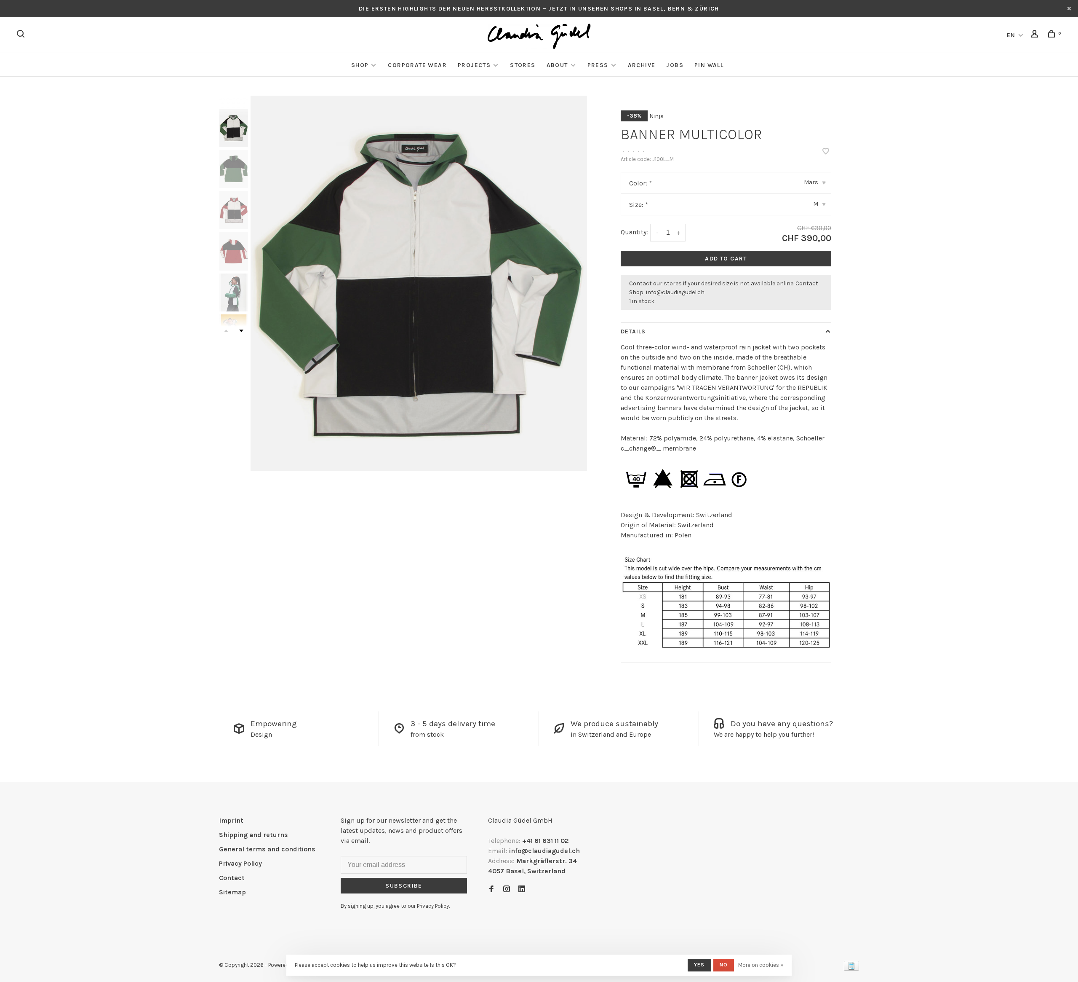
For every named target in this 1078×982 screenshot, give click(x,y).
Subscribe (403, 885)
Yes (699, 965)
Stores (522, 65)
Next (241, 331)
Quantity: (634, 232)
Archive (642, 65)
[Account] (1036, 35)
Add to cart (726, 258)
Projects (474, 65)
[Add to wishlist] (825, 152)
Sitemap (232, 892)
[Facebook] (491, 889)
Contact (232, 878)
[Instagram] (506, 889)
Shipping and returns (253, 835)
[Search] (22, 35)
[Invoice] (851, 968)
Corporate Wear (417, 65)
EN (1011, 35)
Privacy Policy (240, 863)
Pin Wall (708, 65)
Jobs (674, 65)
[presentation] (233, 128)
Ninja (656, 116)
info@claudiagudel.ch (675, 292)
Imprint (231, 820)
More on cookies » (760, 965)
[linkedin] (521, 889)
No (724, 965)
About (557, 65)
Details (633, 331)
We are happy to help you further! (764, 734)
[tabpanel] (419, 283)
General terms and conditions (267, 849)
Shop (360, 65)
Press (597, 65)
